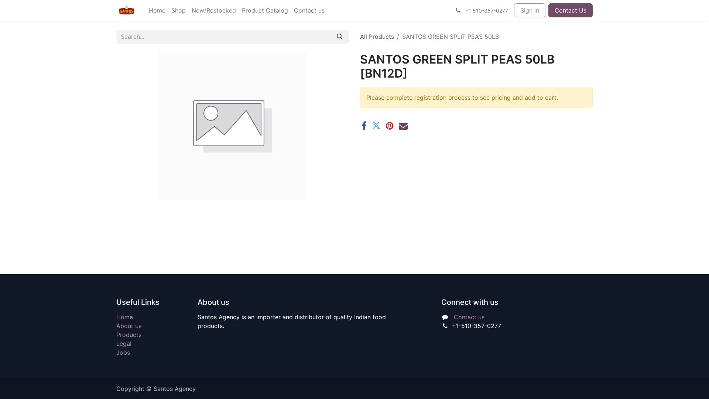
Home (124, 317)
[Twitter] (376, 125)
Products (128, 334)
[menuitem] (157, 10)
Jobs (123, 352)
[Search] (339, 37)
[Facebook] (364, 125)
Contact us (469, 317)
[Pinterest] (390, 125)
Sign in (529, 10)
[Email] (403, 125)
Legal (123, 343)
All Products (377, 36)
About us (128, 326)
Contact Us (570, 10)
